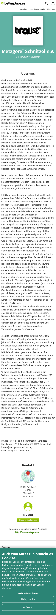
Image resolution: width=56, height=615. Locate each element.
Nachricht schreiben (28, 520)
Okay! (29, 607)
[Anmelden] (53, 3)
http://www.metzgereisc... (28, 532)
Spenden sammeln (37, 9)
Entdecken (23, 9)
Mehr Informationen (28, 593)
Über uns (51, 9)
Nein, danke (28, 599)
